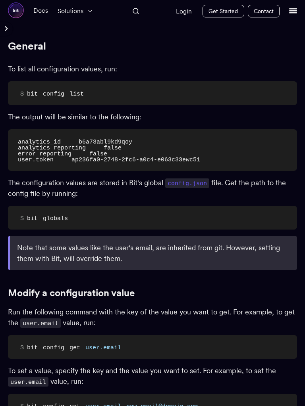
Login (184, 11)
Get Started (223, 11)
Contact (264, 11)
